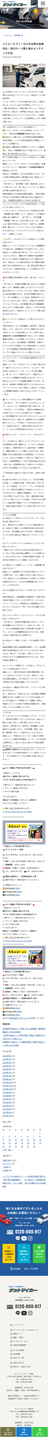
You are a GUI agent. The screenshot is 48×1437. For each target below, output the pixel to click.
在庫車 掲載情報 (19, 1345)
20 (28, 1143)
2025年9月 (7, 1092)
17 (10, 1143)
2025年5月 (7, 1105)
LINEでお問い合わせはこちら (39, 1254)
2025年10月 (8, 1089)
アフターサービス (20, 1341)
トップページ (8, 35)
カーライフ (7, 1163)
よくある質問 (32, 1268)
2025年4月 (7, 1109)
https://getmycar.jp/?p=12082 (18, 811)
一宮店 (5, 1167)
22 (40, 1143)
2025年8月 (7, 1095)
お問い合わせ (18, 1362)
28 (34, 1146)
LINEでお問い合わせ (40, 1433)
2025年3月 (7, 1112)
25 (16, 1146)
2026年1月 (7, 1079)
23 (4, 1146)
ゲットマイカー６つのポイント (25, 1330)
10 (10, 1139)
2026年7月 (7, 1059)
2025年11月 (8, 1085)
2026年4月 (7, 1069)
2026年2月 (7, 1075)
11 (16, 1139)
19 (22, 1143)
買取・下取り (18, 1337)
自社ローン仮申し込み (22, 1366)
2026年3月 (7, 1072)
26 (22, 1146)
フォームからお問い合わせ (8, 1433)
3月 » (10, 1149)
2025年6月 (7, 1102)
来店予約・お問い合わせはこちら (24, 1255)
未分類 (5, 1170)
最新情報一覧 (19, 35)
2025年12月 (8, 1082)
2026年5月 (7, 1065)
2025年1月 (7, 1115)
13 (28, 1139)
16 (4, 1143)
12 (22, 1139)
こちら (17, 888)
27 (28, 1146)
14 (34, 1139)
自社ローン (17, 1333)
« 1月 (5, 1149)
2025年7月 (7, 1099)
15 (40, 1139)
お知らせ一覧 (18, 1357)
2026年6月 (7, 1062)
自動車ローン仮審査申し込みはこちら (8, 1255)
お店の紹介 (7, 1160)
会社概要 (16, 1268)
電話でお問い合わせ (24, 1433)
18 (16, 1143)
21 (34, 1143)
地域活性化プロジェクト (19, 1018)
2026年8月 (7, 1055)
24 (10, 1146)
